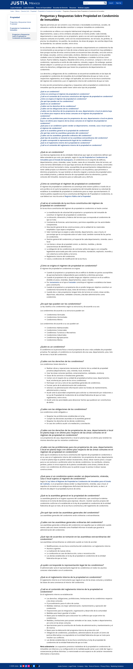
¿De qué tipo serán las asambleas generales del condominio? (64, 133)
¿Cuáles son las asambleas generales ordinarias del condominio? (65, 135)
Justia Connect (62, 666)
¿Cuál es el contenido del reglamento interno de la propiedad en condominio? (71, 145)
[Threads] (31, 666)
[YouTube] (23, 666)
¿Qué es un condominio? (49, 91)
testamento (54, 282)
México (17, 11)
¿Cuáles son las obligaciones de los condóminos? (59, 109)
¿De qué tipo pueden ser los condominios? (57, 101)
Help (86, 666)
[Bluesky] (34, 666)
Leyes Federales (16, 7)
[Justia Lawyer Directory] (39, 666)
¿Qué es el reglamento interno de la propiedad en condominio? (65, 143)
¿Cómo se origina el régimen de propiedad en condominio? (63, 99)
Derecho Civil (25, 11)
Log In (111, 3)
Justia (12, 11)
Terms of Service (94, 666)
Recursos (72, 7)
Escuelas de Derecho (60, 7)
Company (80, 666)
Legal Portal (72, 666)
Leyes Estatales (28, 7)
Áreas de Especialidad (43, 7)
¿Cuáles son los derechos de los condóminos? (58, 106)
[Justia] (19, 3)
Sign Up (118, 3)
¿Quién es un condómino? (50, 104)
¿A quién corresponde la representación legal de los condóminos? (66, 140)
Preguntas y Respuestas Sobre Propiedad (20, 23)
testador (72, 282)
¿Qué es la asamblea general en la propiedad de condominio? (64, 130)
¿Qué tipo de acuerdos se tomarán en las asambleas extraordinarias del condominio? (74, 138)
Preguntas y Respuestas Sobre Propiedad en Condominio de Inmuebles (21, 36)
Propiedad (33, 11)
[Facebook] (26, 666)
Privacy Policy (105, 666)
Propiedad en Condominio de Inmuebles (49, 11)
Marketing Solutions (117, 666)
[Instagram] (29, 666)
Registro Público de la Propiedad (77, 196)
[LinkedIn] (21, 666)
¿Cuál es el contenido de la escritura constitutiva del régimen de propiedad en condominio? (76, 96)
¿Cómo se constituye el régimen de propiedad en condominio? (65, 94)
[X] (36, 666)
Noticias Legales (83, 7)
